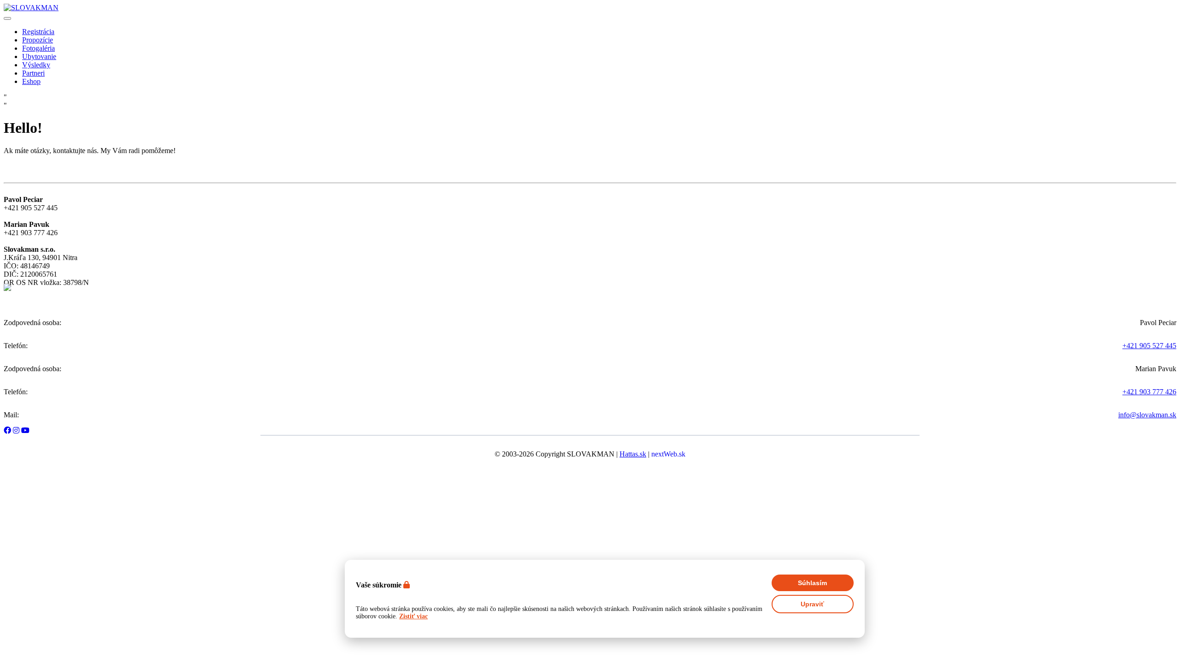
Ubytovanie (39, 56)
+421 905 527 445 (1149, 346)
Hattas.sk (633, 454)
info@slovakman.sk (1147, 415)
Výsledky (36, 65)
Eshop (31, 81)
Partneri (33, 73)
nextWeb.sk (668, 454)
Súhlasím (812, 583)
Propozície (37, 40)
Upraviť (812, 604)
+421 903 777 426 (1149, 392)
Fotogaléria (38, 48)
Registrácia (38, 32)
